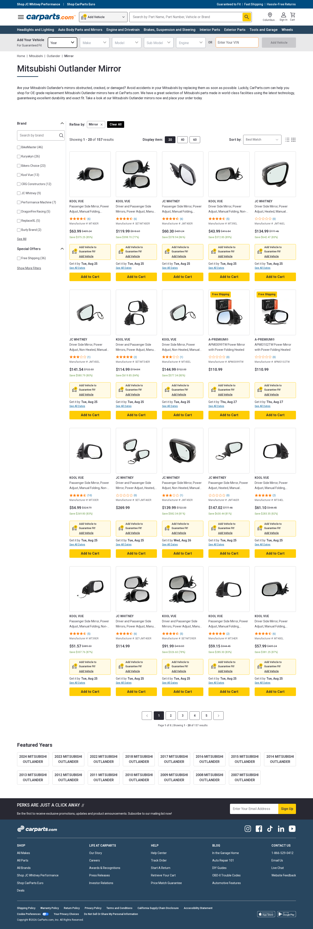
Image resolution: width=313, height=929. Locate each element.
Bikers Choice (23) (33, 165)
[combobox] (62, 42)
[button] (96, 124)
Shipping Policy (26, 908)
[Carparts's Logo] (51, 17)
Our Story (95, 853)
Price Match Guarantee (166, 883)
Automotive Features (226, 883)
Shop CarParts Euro (30, 883)
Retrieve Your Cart (163, 875)
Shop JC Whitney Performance (38, 875)
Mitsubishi (36, 56)
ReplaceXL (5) (30, 220)
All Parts (22, 860)
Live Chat (277, 868)
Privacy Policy (93, 908)
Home (21, 56)
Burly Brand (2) (31, 230)
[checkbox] (18, 147)
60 (195, 139)
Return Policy (72, 908)
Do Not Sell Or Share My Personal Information (111, 914)
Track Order (159, 860)
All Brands (24, 868)
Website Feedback (283, 875)
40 (182, 139)
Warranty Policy (49, 908)
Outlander (53, 56)
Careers (94, 860)
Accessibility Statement (198, 908)
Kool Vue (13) (30, 175)
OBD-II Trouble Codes (226, 875)
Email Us (277, 860)
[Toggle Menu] (21, 17)
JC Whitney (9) (31, 193)
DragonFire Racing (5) (35, 211)
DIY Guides (219, 868)
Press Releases (99, 875)
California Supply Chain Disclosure (158, 908)
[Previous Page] (147, 715)
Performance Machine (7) (38, 202)
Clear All (116, 124)
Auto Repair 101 (223, 860)
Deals (20, 890)
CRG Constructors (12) (36, 184)
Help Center (159, 853)
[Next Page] (218, 715)
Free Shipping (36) (33, 258)
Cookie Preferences (29, 914)
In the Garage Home (225, 853)
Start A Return (160, 868)
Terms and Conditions (119, 908)
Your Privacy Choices (66, 914)
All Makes (23, 853)
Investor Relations (101, 883)
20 (170, 139)
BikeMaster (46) (32, 147)
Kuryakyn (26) (30, 156)
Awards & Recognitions (104, 868)
